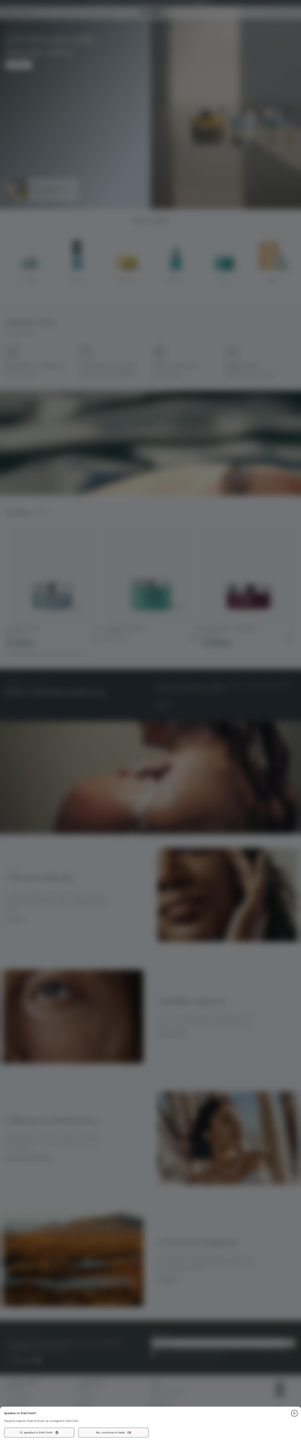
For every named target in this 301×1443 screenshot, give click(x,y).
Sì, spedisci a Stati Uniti (36, 1432)
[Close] (294, 1413)
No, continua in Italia (110, 1432)
